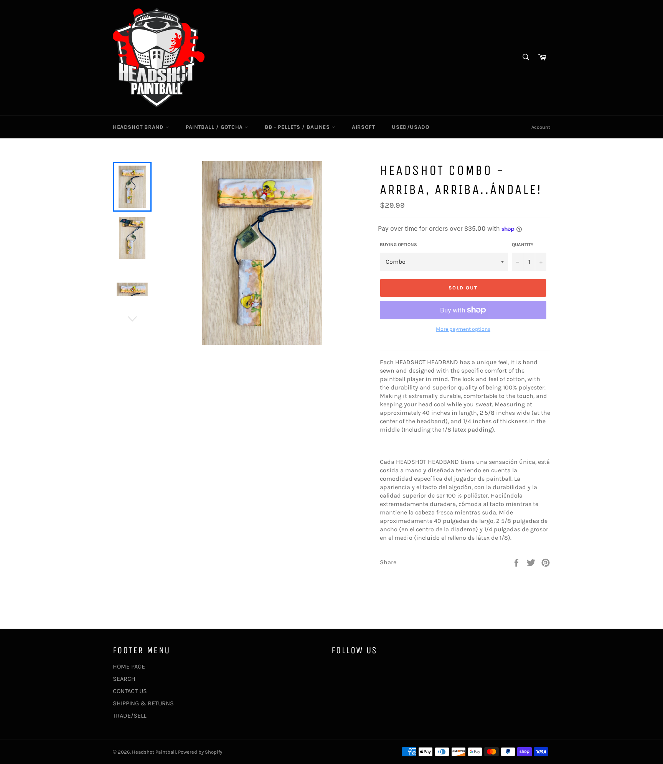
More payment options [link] (463, 329)
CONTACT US (130, 691)
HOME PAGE (129, 666)
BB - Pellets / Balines (298, 127)
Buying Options (398, 244)
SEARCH (124, 678)
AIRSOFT (363, 127)
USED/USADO (410, 127)
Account (540, 127)
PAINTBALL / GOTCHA (215, 127)
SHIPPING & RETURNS (143, 703)
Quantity (522, 244)
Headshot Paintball (154, 752)
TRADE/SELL (129, 715)
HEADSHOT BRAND (139, 127)
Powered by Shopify (200, 752)
